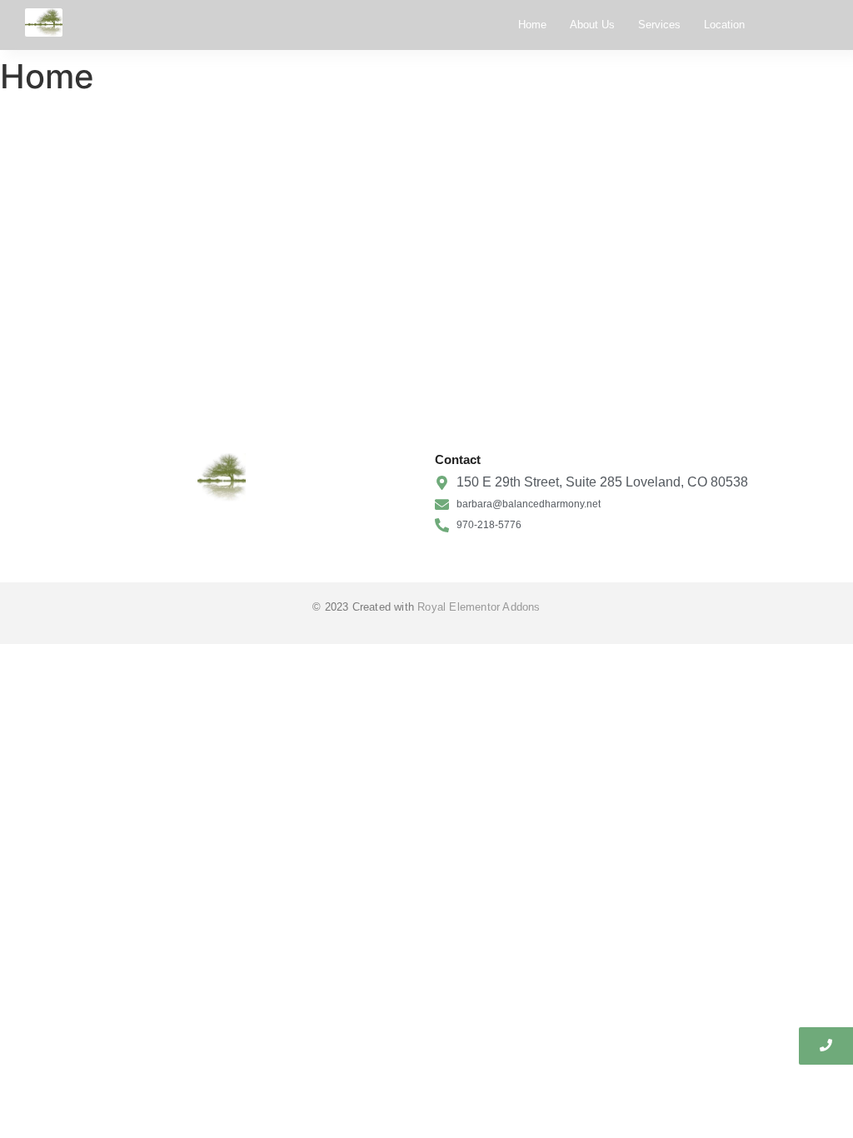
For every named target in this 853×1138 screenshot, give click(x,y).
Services (659, 24)
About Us (592, 24)
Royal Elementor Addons (478, 607)
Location (724, 24)
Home (532, 24)
